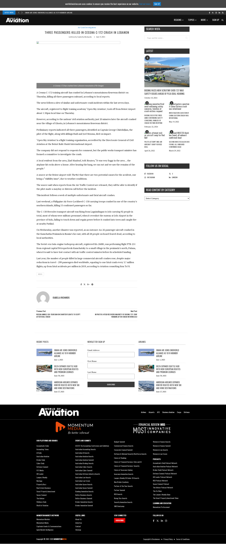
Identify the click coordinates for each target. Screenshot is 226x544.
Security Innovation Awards (123, 502)
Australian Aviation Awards (84, 456)
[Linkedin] (162, 520)
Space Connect (41, 495)
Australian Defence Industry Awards (87, 473)
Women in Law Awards (160, 449)
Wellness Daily (41, 501)
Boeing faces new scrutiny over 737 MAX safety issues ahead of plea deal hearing (164, 92)
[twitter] (213, 12)
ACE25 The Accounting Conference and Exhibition (92, 445)
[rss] (222, 12)
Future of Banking (120, 458)
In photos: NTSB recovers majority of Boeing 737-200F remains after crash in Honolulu (116, 315)
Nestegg (39, 480)
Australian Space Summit (84, 487)
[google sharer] (88, 284)
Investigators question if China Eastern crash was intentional (179, 115)
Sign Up (215, 19)
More (203, 19)
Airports (151, 412)
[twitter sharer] (84, 284)
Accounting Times (42, 449)
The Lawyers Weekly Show (161, 494)
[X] (157, 520)
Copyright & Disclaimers (151, 539)
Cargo (179, 412)
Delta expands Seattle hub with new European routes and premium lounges (66, 369)
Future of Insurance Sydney (123, 470)
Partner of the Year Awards (123, 486)
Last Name (91, 372)
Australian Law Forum (82, 480)
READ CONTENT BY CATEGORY (160, 190)
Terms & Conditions (183, 539)
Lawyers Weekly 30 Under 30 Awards (126, 478)
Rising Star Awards (120, 498)
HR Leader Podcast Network (162, 477)
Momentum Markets (43, 519)
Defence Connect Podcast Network (165, 473)
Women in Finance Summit (162, 445)
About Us (78, 519)
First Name (92, 361)
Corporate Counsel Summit (123, 449)
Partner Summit (119, 490)
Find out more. (145, 3)
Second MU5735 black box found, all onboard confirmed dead (179, 144)
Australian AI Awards (82, 452)
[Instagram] (166, 520)
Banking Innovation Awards (84, 491)
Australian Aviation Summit (84, 459)
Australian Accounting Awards (85, 449)
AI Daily (38, 452)
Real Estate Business (43, 487)
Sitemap (78, 529)
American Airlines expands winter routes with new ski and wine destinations (66, 385)
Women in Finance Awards (161, 441)
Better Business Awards (83, 495)
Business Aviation (168, 412)
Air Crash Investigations (87, 28)
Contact (78, 526)
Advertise (78, 522)
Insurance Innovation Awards (123, 474)
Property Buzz (41, 484)
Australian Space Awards (83, 484)
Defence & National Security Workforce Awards (130, 453)
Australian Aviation (42, 456)
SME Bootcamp (119, 506)
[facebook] (209, 12)
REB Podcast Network (160, 480)
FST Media (40, 470)
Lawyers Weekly (41, 477)
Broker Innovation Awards (84, 501)
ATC (158, 412)
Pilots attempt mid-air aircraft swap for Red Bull (153, 144)
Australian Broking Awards (84, 463)
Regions (177, 19)
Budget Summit (119, 441)
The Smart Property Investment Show (165, 498)
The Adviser (40, 498)
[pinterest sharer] (92, 284)
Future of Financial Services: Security (126, 465)
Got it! (157, 3)
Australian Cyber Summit (83, 470)
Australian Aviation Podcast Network (165, 466)
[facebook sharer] (81, 284)
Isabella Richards (84, 37)
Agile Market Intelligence (44, 529)
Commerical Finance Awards (123, 445)
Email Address (93, 350)
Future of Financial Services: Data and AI (128, 461)
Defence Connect (42, 466)
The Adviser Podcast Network (163, 487)
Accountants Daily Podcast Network (165, 463)
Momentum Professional (161, 507)
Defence (187, 412)
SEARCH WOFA (153, 29)
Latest (149, 51)
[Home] (58, 412)
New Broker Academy (121, 482)
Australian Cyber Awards (83, 466)
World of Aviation (42, 505)
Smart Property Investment (45, 491)
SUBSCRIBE (120, 520)
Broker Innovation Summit (84, 505)
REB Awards (118, 494)
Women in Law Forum (160, 453)
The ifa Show (157, 491)
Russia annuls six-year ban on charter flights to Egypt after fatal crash (58, 315)
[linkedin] (219, 12)
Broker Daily (40, 459)
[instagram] (216, 12)
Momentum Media (42, 522)
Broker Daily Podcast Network (163, 470)
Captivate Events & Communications (48, 526)
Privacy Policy (168, 539)
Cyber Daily (40, 463)
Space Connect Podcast (161, 484)
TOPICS (191, 19)
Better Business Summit (83, 498)
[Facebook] (153, 520)
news (40, 274)
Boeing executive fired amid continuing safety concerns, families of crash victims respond (153, 119)
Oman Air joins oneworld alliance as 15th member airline (48, 13)
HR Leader (40, 473)
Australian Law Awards (83, 477)
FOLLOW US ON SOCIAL (157, 166)
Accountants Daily (42, 445)
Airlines (143, 412)
